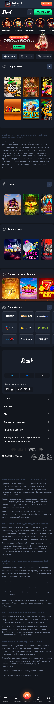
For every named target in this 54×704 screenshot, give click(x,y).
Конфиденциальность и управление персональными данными (22, 439)
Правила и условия (13, 430)
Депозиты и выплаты (14, 422)
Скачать (46, 4)
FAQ (6, 414)
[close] (2, 3)
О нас (7, 398)
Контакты (9, 406)
